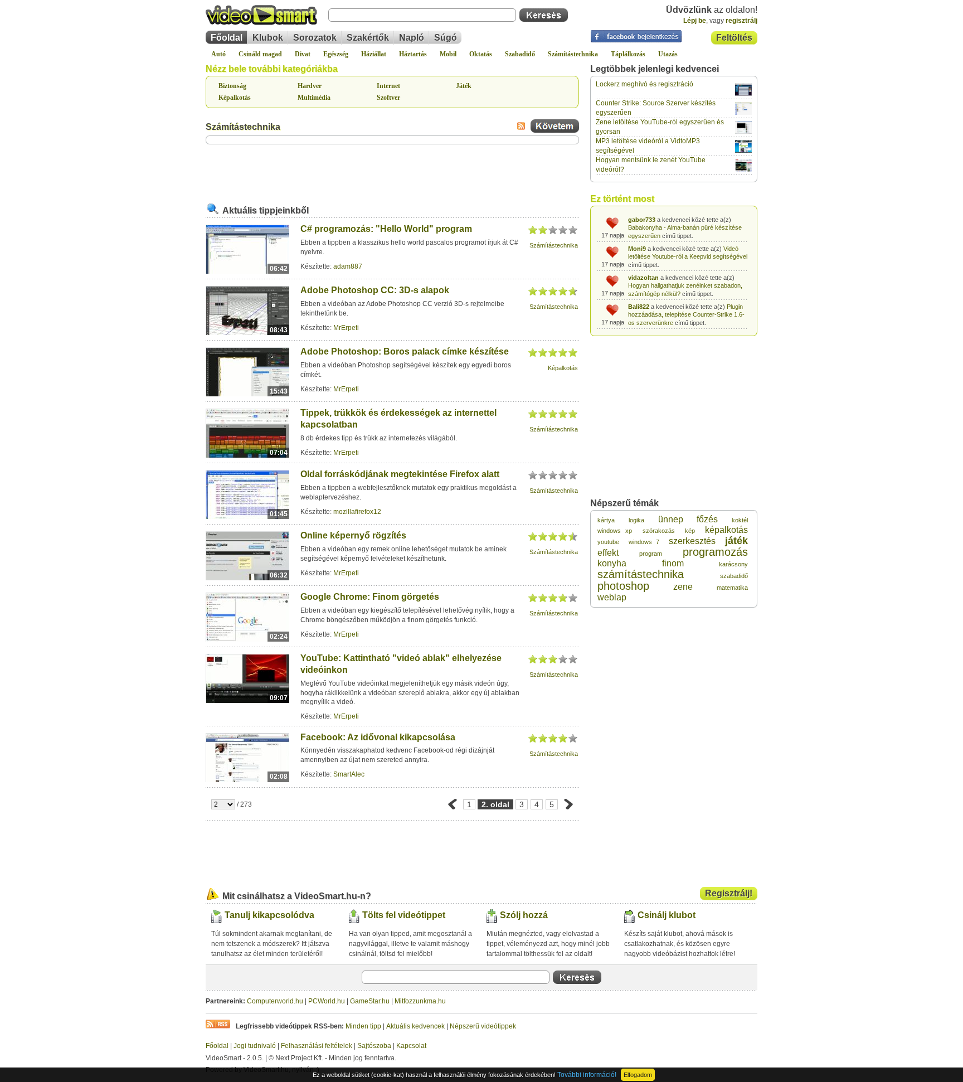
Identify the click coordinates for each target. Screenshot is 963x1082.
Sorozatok (315, 37)
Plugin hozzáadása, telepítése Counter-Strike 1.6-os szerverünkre (686, 314)
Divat (302, 54)
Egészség (335, 54)
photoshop (623, 586)
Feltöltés (734, 37)
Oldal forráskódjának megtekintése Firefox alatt (399, 474)
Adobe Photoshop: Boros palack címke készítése (404, 351)
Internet (388, 86)
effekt (608, 552)
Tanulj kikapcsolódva (269, 915)
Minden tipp (363, 1026)
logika (636, 520)
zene (683, 586)
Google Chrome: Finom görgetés (369, 596)
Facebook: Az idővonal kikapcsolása (377, 737)
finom (673, 563)
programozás (715, 552)
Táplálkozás (628, 54)
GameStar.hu (370, 1001)
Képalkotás (234, 97)
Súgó (445, 37)
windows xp (614, 530)
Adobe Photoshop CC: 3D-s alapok (374, 290)
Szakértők (368, 37)
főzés (707, 519)
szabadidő (734, 575)
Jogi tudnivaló (255, 1046)
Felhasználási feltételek (316, 1046)
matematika (732, 587)
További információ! (586, 1075)
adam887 (347, 266)
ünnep (670, 519)
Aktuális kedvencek (415, 1026)
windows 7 (644, 541)
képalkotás (726, 530)
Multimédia (314, 97)
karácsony (733, 564)
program (650, 553)
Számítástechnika (573, 54)
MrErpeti (346, 328)
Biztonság (232, 86)
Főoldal (226, 37)
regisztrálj (741, 21)
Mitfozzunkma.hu (420, 1001)
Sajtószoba (374, 1046)
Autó (218, 54)
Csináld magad (260, 54)
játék (736, 540)
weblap (611, 597)
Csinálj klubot (667, 915)
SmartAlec (348, 774)
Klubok (267, 37)
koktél (740, 520)
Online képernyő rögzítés (353, 535)
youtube (608, 541)
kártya (606, 520)
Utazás (668, 54)
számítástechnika (640, 574)
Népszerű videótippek (483, 1026)
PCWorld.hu (326, 1001)
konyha (611, 563)
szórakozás (659, 530)
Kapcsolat (411, 1046)
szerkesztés (692, 541)
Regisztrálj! (728, 893)
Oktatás (480, 54)
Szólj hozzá (524, 915)
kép (690, 530)
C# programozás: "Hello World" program (386, 229)
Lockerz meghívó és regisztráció (644, 84)
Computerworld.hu (275, 1001)
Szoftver (388, 97)
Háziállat (373, 54)
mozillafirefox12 (357, 512)
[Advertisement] (392, 172)
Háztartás (413, 54)
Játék (463, 86)
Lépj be (694, 21)
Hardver (310, 86)
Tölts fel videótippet (403, 915)
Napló (411, 37)
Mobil (448, 54)
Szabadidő (520, 54)
